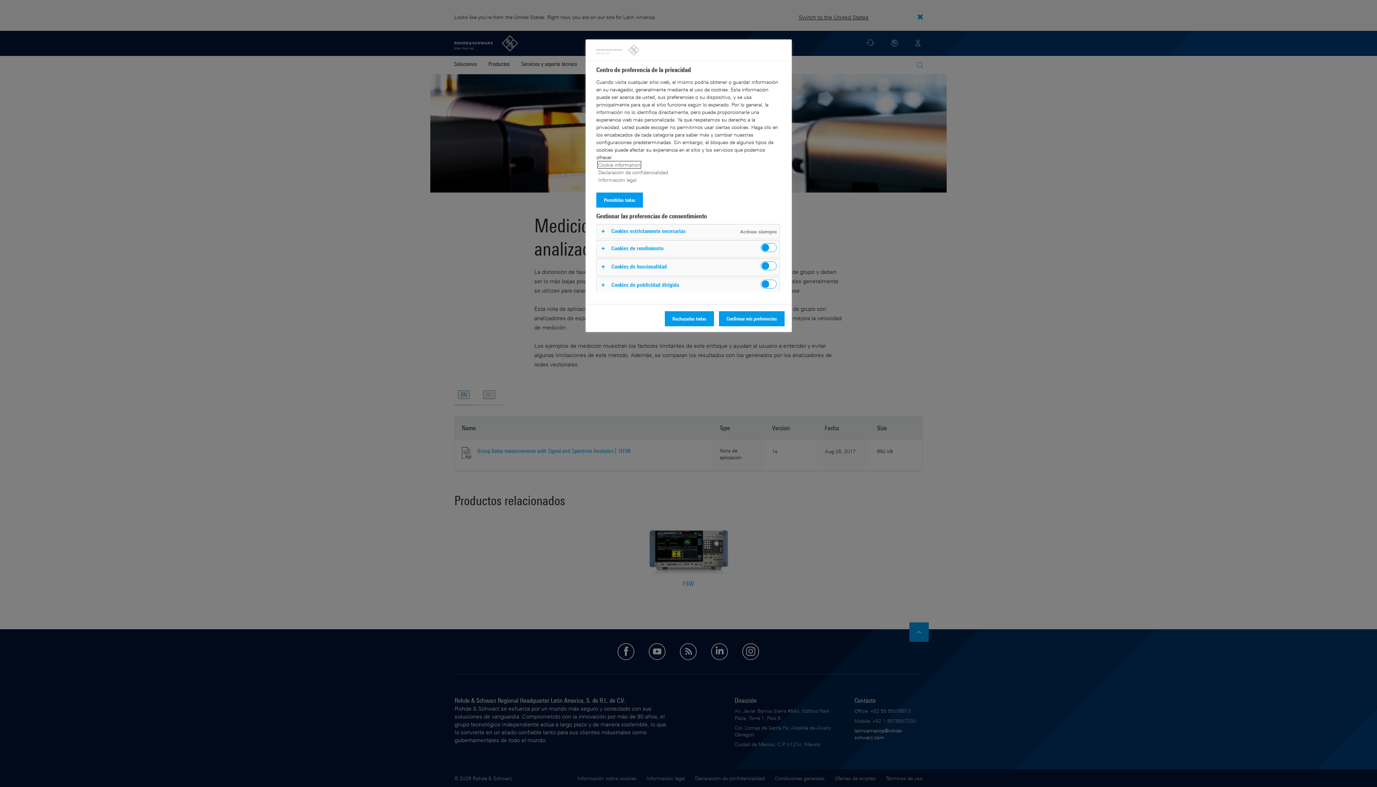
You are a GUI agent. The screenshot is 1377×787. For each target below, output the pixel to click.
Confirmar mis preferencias (752, 319)
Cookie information (619, 165)
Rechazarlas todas (689, 319)
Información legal (617, 180)
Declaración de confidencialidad (633, 172)
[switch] (769, 247)
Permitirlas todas (619, 200)
